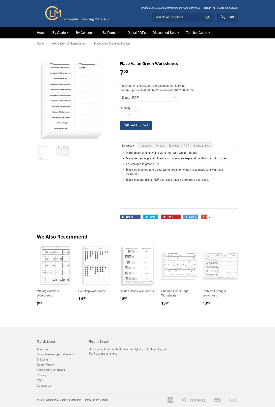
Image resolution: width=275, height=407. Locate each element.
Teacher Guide (197, 32)
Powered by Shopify (97, 400)
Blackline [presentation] (174, 145)
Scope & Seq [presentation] (201, 145)
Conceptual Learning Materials (63, 400)
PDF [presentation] (186, 145)
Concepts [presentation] (145, 145)
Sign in (207, 8)
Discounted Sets (165, 32)
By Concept (84, 32)
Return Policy (45, 365)
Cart (230, 17)
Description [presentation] (128, 145)
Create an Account (227, 8)
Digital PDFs (136, 32)
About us (42, 349)
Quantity (125, 108)
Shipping (42, 359)
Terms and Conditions (51, 370)
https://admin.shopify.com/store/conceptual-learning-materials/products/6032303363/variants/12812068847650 (157, 88)
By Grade (59, 32)
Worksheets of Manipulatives (69, 43)
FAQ (39, 380)
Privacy (41, 375)
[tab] (129, 145)
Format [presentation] (160, 145)
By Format (110, 32)
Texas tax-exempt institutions (55, 354)
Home (41, 32)
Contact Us (44, 385)
